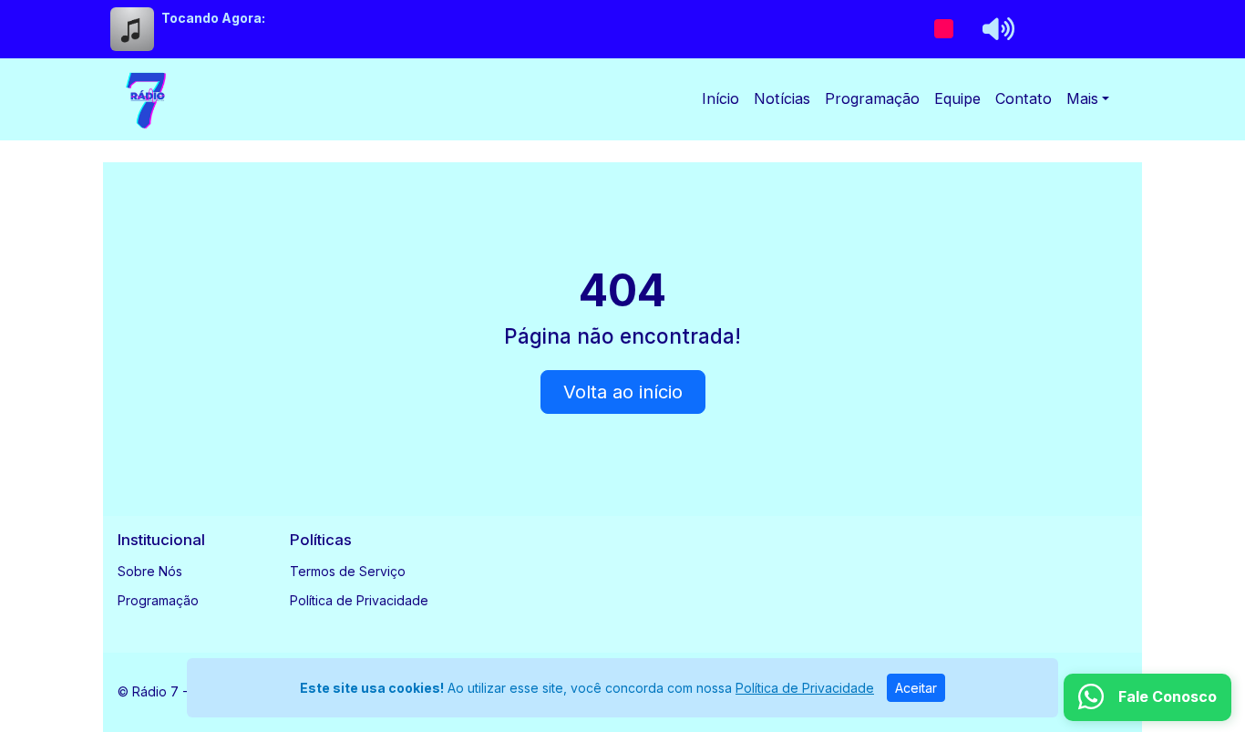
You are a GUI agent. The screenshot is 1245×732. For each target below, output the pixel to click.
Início (720, 98)
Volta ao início (623, 392)
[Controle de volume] (995, 29)
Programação (872, 98)
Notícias (782, 98)
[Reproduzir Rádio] (943, 29)
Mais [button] (1082, 98)
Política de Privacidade (359, 600)
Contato (1023, 98)
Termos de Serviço (348, 571)
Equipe (957, 98)
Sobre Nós (150, 571)
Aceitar (916, 688)
